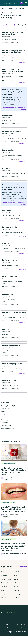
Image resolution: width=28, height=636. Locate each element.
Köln (15, 575)
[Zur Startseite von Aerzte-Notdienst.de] (8, 3)
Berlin (2, 571)
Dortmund (4, 586)
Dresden (16, 590)
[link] (14, 38)
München (4, 575)
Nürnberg (17, 594)
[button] (21, 3)
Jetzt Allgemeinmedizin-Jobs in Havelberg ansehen (14, 108)
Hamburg (17, 571)
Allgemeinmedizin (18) (8, 25)
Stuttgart (16, 579)
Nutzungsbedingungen (9, 627)
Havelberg (10, 8)
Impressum (23, 627)
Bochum (16, 597)
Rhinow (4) (4, 411)
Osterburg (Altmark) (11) (8, 406)
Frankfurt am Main (6, 579)
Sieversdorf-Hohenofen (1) (9, 428)
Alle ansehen (23, 566)
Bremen (3, 590)
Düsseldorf (4, 583)
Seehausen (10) (5, 408)
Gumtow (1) (4, 422)
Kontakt (6, 624)
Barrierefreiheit (21, 624)
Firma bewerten (22, 44)
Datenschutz (13, 624)
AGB (18, 627)
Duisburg (3, 597)
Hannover (4, 594)
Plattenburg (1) (5, 420)
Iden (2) (3, 414)
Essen (16, 586)
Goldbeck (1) (4, 417)
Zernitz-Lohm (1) (6, 425)
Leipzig (16, 583)
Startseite (3, 8)
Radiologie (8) (22, 25)
